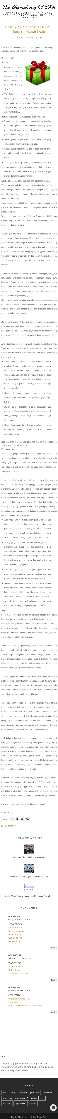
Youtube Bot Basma (18, 973)
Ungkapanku (20, 1103)
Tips (42, 1098)
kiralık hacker (15, 927)
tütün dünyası (15, 934)
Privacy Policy (42, 1117)
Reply (53, 948)
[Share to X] (17, 819)
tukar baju (7, 1103)
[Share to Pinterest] (22, 819)
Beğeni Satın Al (15, 966)
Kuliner (34, 1098)
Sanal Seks (13, 1002)
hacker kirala (14, 941)
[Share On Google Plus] (27, 819)
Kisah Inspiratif (21, 1098)
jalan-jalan (34, 1092)
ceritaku (12, 826)
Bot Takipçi (14, 970)
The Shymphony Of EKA (29, 7)
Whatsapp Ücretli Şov (19, 998)
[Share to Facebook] (12, 819)
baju (4, 1092)
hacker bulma (15, 937)
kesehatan (7, 1098)
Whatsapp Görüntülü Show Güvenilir (26, 1005)
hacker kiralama (16, 931)
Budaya (13, 1092)
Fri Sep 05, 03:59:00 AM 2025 (19, 919)
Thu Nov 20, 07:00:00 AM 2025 (19, 958)
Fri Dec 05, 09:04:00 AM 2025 (19, 991)
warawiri (32, 1103)
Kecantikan (47, 1092)
